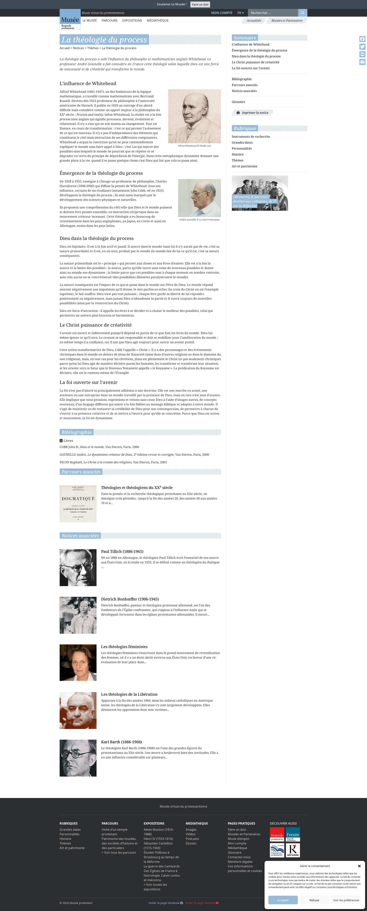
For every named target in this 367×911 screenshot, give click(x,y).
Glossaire (238, 102)
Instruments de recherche (251, 136)
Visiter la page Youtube (200, 903)
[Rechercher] (302, 13)
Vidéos (191, 834)
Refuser (314, 900)
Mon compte (221, 13)
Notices (78, 48)
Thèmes (93, 48)
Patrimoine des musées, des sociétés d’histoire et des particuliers (119, 843)
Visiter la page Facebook (164, 903)
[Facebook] (362, 39)
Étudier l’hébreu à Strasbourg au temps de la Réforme (161, 857)
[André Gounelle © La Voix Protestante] (199, 198)
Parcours (110, 20)
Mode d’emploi (238, 839)
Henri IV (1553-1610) (158, 839)
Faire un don (200, 4)
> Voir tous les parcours (119, 852)
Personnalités (242, 148)
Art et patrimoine (244, 166)
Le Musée (90, 20)
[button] (359, 866)
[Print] (362, 54)
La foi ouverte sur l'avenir (251, 68)
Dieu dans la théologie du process (256, 56)
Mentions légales (240, 862)
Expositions (132, 20)
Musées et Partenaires (287, 20)
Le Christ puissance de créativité (255, 62)
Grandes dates (242, 142)
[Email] (362, 62)
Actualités (254, 20)
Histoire (238, 154)
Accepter (283, 900)
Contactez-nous (239, 857)
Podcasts (192, 839)
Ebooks (191, 843)
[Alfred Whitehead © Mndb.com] (194, 116)
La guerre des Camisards (162, 866)
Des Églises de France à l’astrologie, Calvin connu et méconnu (162, 875)
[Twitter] (362, 46)
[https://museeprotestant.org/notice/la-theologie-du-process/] (260, 193)
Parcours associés (244, 85)
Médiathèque (158, 20)
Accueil (65, 48)
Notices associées (244, 91)
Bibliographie (242, 79)
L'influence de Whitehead (251, 44)
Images (191, 829)
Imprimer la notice (254, 113)
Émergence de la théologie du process (259, 50)
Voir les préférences (346, 900)
